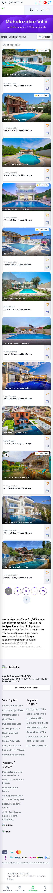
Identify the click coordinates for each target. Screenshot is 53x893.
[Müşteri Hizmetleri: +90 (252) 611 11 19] (31, 10)
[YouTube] (45, 2)
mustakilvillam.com (16, 27)
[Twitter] (49, 2)
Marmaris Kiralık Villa (37, 722)
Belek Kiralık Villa (35, 740)
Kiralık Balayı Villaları (13, 710)
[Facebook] (36, 2)
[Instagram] (40, 2)
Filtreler (46, 36)
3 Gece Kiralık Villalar (13, 750)
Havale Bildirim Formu (10, 789)
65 (43, 591)
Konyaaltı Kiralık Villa (38, 736)
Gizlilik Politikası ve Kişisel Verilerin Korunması (11, 816)
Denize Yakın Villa (11, 741)
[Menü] (48, 10)
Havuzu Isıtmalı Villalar (10, 735)
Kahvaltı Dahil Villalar (13, 754)
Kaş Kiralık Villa (34, 718)
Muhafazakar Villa (37, 27)
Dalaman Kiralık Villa (37, 745)
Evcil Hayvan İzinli (11, 728)
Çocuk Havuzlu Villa (12, 705)
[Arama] (42, 10)
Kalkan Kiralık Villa (36, 713)
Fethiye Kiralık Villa (36, 709)
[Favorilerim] (36, 10)
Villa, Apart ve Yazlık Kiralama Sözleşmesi (13, 797)
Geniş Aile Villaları (11, 745)
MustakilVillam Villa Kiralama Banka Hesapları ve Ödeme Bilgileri (13, 777)
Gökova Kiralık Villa (37, 727)
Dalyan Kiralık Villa (36, 732)
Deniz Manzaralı (10, 714)
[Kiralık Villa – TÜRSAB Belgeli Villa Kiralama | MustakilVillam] (12, 10)
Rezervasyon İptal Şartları (11, 805)
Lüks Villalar (8, 719)
